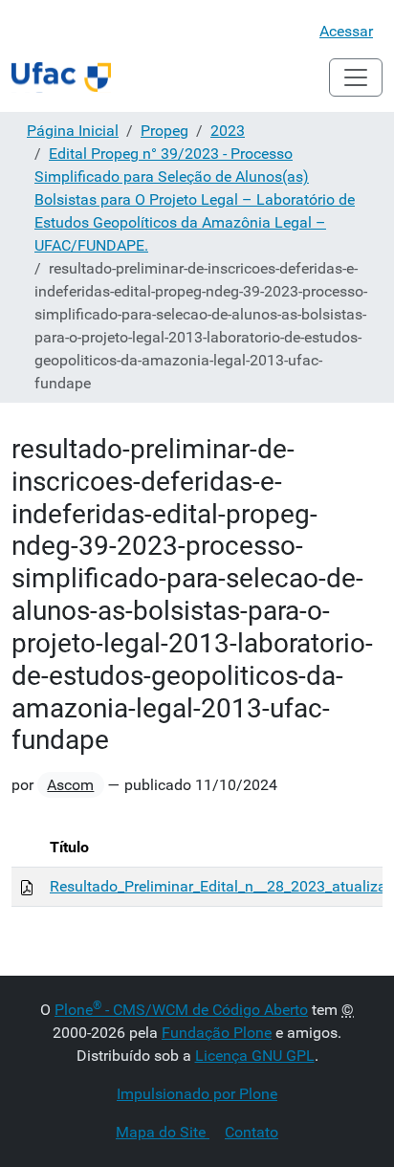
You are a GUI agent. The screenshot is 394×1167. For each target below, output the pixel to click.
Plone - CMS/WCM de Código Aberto (181, 1010)
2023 (227, 130)
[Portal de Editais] (61, 77)
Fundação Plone (217, 1033)
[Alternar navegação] (356, 77)
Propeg (164, 130)
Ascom (70, 785)
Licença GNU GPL (255, 1055)
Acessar (346, 31)
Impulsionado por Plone (197, 1094)
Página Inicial (73, 130)
